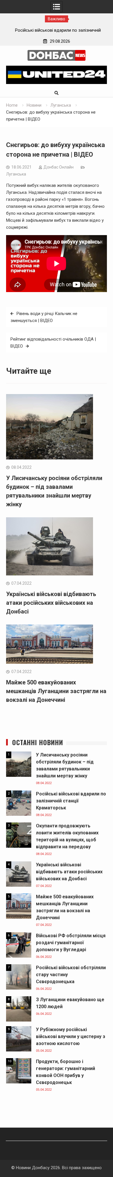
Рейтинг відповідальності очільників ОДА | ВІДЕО (53, 343)
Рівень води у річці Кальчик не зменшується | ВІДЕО (43, 317)
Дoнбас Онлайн (58, 167)
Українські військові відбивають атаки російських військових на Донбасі (51, 603)
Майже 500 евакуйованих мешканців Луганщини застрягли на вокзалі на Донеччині (56, 691)
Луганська (16, 174)
